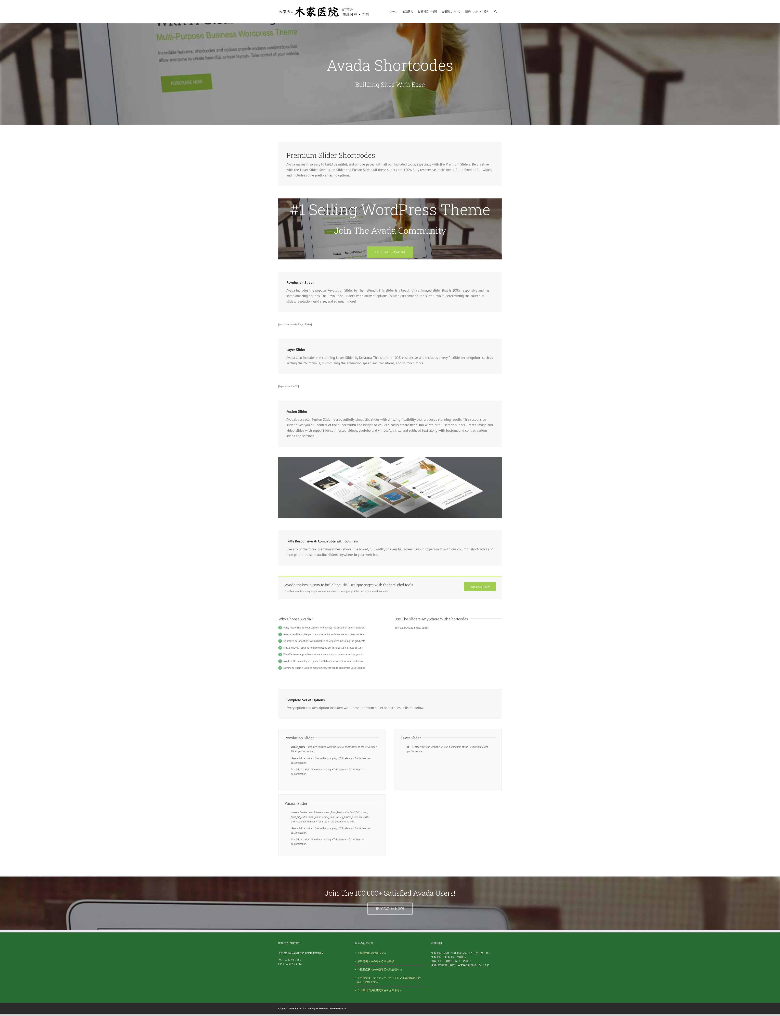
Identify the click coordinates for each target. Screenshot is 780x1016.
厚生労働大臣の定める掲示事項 (375, 961)
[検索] (495, 8)
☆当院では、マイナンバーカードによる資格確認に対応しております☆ (389, 980)
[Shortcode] (390, 74)
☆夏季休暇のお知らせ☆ (371, 953)
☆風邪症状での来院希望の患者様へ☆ (379, 969)
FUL (344, 1008)
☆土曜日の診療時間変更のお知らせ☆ (379, 990)
